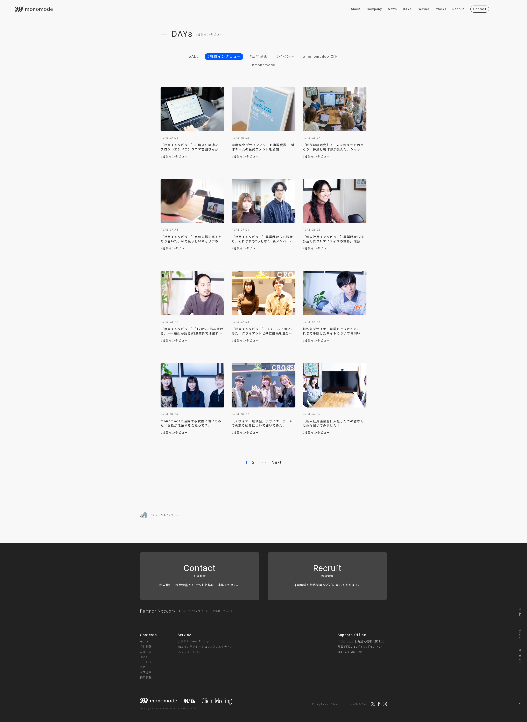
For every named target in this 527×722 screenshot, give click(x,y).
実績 (143, 667)
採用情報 (146, 677)
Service (519, 634)
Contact (519, 613)
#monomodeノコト (320, 56)
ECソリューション (190, 652)
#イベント (285, 56)
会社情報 (146, 646)
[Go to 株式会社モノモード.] (143, 515)
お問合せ (146, 672)
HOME (144, 641)
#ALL (194, 56)
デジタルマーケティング (194, 641)
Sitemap (335, 704)
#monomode (263, 65)
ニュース (146, 652)
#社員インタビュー (224, 56)
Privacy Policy (320, 704)
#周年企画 (259, 56)
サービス (146, 662)
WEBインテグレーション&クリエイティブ (205, 646)
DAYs (143, 657)
